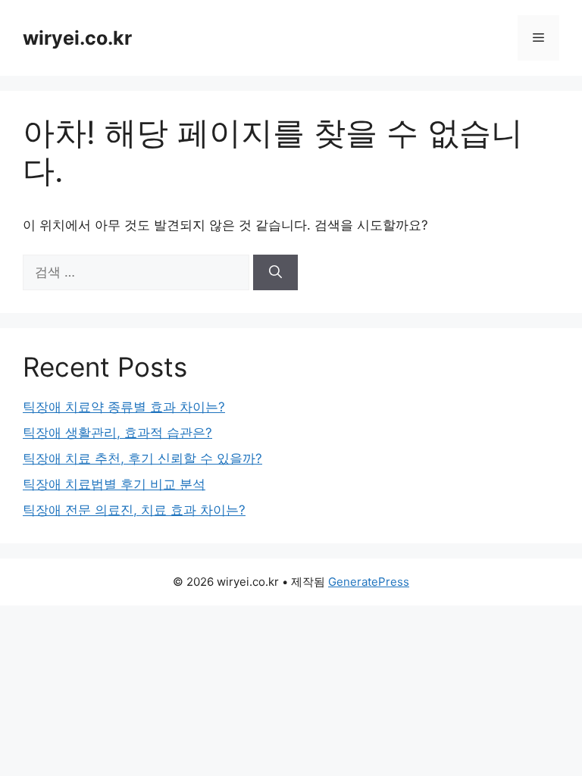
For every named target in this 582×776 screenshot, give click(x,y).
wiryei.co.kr (77, 38)
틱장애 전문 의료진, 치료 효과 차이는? (134, 510)
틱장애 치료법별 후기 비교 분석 (114, 484)
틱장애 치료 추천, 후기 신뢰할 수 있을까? (142, 458)
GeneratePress (368, 581)
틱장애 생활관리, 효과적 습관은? (117, 432)
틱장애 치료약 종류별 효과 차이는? (124, 407)
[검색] (275, 273)
